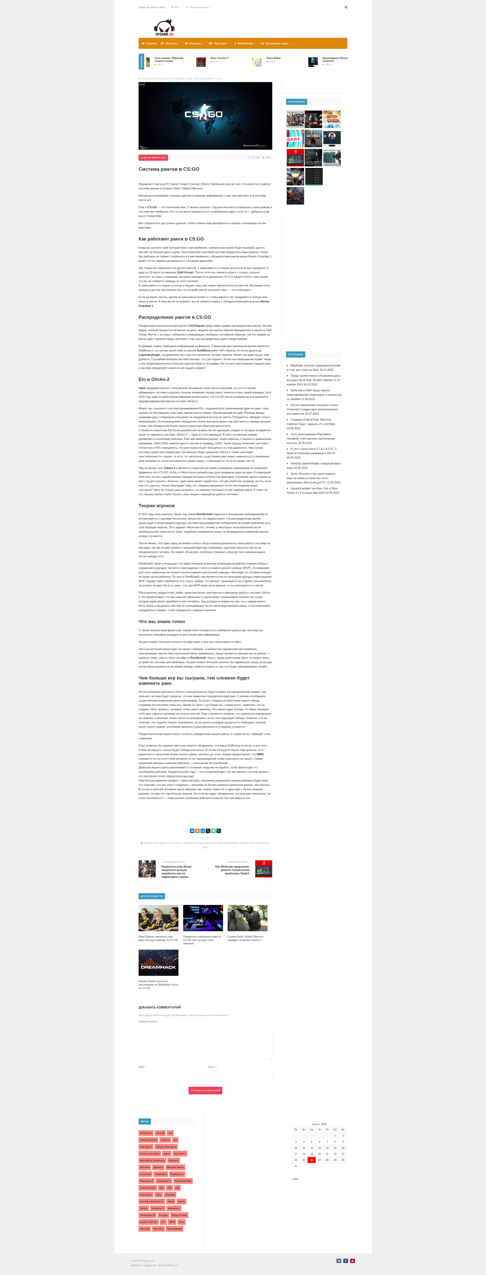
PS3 (161, 1188)
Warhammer (174, 1208)
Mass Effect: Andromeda (152, 1160)
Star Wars (170, 1195)
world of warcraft (148, 1222)
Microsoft (173, 1160)
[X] (208, 831)
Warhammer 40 (147, 1215)
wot (163, 1222)
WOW (172, 1222)
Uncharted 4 (158, 1208)
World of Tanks (179, 1215)
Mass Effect (180, 1153)
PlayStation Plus (183, 1181)
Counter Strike (183, 79)
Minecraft (144, 1167)
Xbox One (158, 1229)
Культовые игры (277, 43)
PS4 (169, 1188)
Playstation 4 (146, 1181)
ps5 (177, 1188)
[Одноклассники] (197, 831)
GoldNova (190, 843)
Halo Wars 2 (146, 1147)
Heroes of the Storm (166, 1147)
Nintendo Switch (175, 1167)
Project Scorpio (147, 1188)
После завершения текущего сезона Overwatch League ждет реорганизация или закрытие (312, 409)
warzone (163, 1215)
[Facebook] (345, 1261)
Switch (181, 1201)
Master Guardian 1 (228, 843)
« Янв (295, 1179)
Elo (170, 843)
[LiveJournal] (218, 831)
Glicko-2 (178, 843)
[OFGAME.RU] (164, 21)
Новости (171, 43)
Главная (151, 43)
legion (167, 1153)
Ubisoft (144, 1208)
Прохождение (174, 1229)
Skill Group (263, 843)
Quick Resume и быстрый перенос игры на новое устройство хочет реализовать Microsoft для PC (311, 478)
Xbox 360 (144, 1229)
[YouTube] (352, 1261)
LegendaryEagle (206, 843)
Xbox (181, 1222)
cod (170, 1133)
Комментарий (148, 1021)
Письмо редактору (198, 7)
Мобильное (245, 43)
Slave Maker (246, 58)
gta (175, 1140)
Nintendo (158, 1167)
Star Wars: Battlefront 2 (151, 1201)
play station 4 (164, 1181)
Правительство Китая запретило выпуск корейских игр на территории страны (176, 871)
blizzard (160, 1133)
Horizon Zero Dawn (149, 1153)
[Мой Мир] (202, 831)
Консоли (195, 43)
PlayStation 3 (177, 1174)
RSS (176, 7)
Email (212, 1067)
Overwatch (145, 1174)
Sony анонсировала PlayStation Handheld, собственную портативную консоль (311, 439)
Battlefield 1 (146, 1133)
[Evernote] (213, 831)
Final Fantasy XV (148, 1140)
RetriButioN (248, 843)
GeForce (165, 1140)
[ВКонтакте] (192, 831)
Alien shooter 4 (192, 58)
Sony (158, 1195)
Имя (142, 1067)
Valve (205, 847)
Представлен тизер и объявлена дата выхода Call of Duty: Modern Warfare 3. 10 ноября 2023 (313, 380)
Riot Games (146, 1195)
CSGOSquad (159, 843)
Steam (171, 1201)
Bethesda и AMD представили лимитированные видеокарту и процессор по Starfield (314, 395)
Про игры (220, 43)
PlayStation (160, 1174)
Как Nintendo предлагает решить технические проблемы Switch (232, 870)
